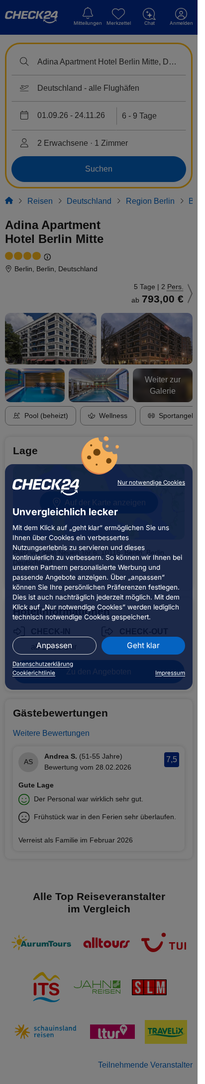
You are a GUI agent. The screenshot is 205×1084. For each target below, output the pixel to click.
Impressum (170, 672)
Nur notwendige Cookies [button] (151, 482)
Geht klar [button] (143, 645)
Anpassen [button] (54, 645)
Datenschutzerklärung (42, 664)
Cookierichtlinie (33, 672)
